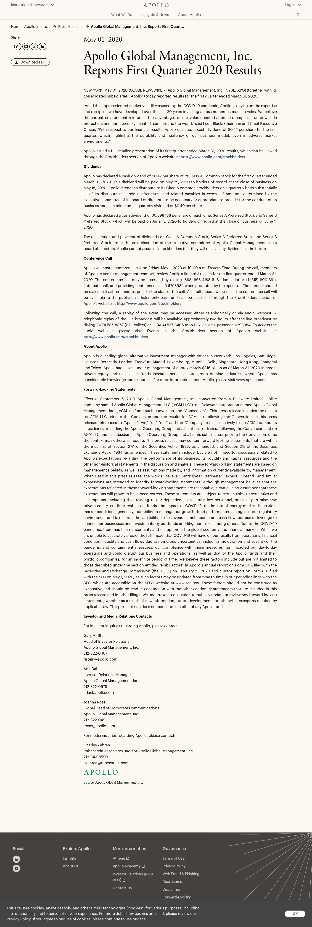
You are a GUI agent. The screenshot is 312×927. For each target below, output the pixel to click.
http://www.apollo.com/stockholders (213, 157)
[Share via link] (17, 46)
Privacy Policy (19, 919)
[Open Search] (298, 15)
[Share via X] (34, 46)
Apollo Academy (126, 866)
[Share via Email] (25, 46)
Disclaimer (171, 889)
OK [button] (295, 914)
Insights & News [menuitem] (155, 15)
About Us (70, 866)
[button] (30, 64)
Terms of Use (174, 858)
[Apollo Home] (156, 5)
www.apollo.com (251, 380)
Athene (119, 858)
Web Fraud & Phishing (181, 874)
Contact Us (122, 888)
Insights (69, 858)
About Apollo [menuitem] (189, 15)
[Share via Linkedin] (42, 46)
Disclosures (172, 882)
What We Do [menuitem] (121, 15)
